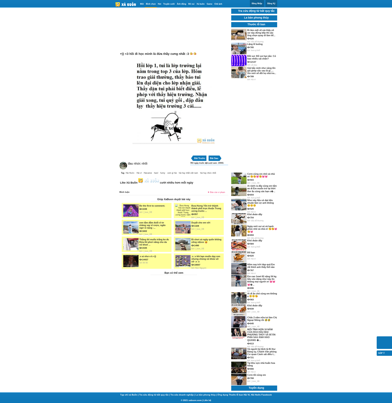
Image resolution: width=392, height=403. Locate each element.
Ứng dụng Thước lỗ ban (230, 394)
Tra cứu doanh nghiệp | (183, 394)
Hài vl (139, 173)
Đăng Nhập (257, 3)
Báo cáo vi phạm (217, 192)
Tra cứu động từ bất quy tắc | (154, 394)
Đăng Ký (271, 3)
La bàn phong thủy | (206, 394)
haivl (156, 173)
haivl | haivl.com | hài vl (126, 4)
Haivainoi (148, 173)
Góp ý (381, 353)
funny (162, 173)
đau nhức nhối (137, 163)
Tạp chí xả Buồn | (129, 394)
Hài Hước (130, 173)
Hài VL (247, 394)
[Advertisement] (173, 30)
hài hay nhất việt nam (188, 173)
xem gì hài (172, 173)
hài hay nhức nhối (208, 173)
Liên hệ (207, 400)
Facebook (266, 394)
